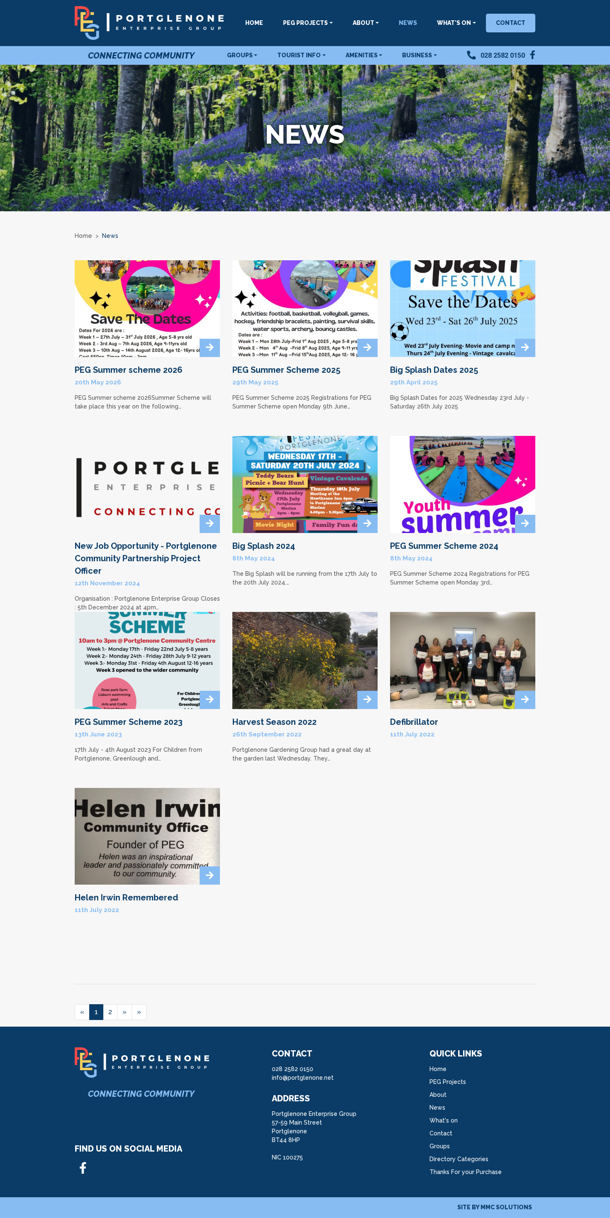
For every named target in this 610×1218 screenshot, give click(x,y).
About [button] (363, 23)
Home (254, 23)
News (408, 23)
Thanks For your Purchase (465, 1172)
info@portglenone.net (303, 1077)
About (438, 1094)
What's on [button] (454, 23)
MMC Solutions (506, 1207)
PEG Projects (447, 1082)
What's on (443, 1120)
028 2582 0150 (292, 1069)
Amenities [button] (362, 55)
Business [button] (417, 55)
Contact (510, 23)
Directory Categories (458, 1159)
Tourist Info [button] (299, 55)
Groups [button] (240, 55)
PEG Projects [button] (305, 23)
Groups (439, 1146)
